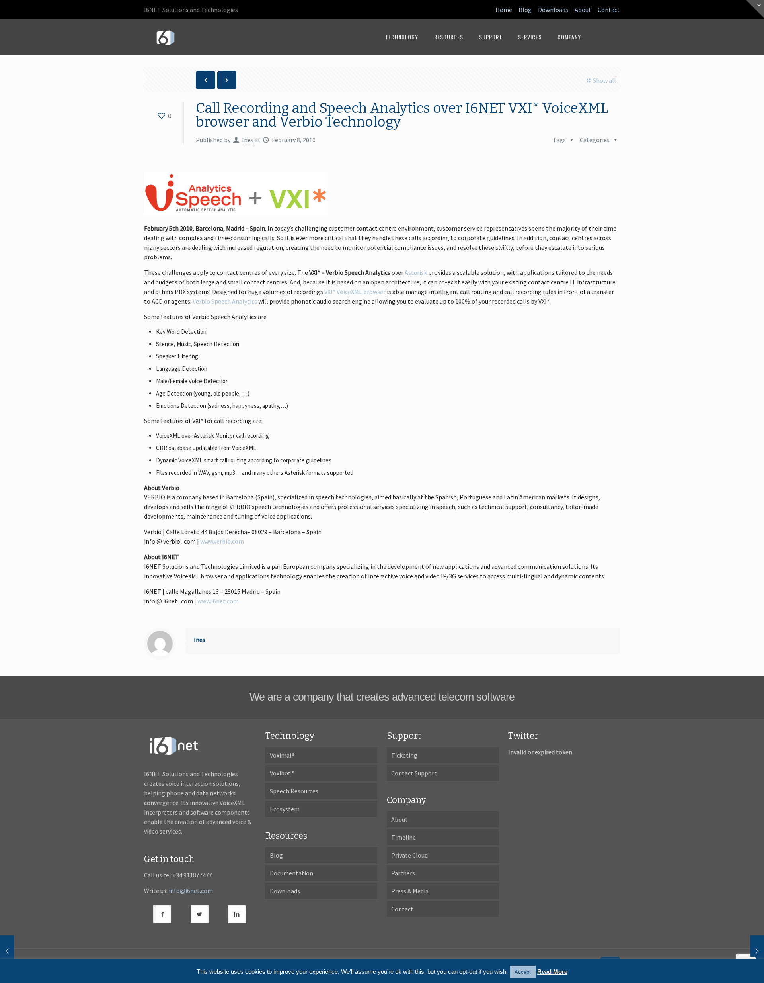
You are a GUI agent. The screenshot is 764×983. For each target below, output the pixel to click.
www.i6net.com (218, 601)
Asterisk (416, 272)
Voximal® (282, 755)
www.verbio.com (222, 541)
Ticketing (404, 755)
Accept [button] (523, 972)
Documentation (291, 873)
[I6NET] (165, 37)
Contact (609, 10)
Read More (552, 971)
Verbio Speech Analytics (225, 301)
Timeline (403, 837)
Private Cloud (409, 855)
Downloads (553, 10)
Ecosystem (285, 809)
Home (503, 10)
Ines (247, 140)
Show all (604, 80)
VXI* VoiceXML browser (355, 292)
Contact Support (414, 773)
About (583, 10)
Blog (525, 10)
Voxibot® (282, 773)
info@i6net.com (191, 891)
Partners (403, 873)
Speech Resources (294, 791)
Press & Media (410, 891)
